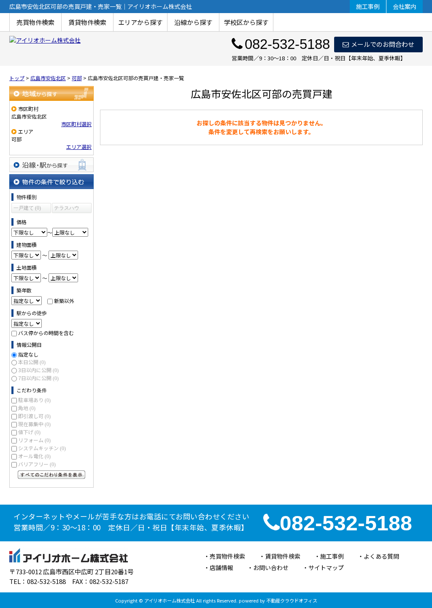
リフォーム (34, 439)
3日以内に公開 (38, 369)
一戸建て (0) (27, 208)
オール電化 (34, 455)
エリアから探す (140, 22)
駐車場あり (34, 399)
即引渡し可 (34, 415)
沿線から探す (193, 22)
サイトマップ (326, 567)
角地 (26, 407)
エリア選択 (79, 146)
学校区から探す (246, 22)
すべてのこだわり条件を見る (51, 474)
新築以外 (64, 300)
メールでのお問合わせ (382, 44)
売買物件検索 (35, 22)
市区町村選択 (76, 123)
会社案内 (404, 6)
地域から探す (51, 93)
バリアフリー (37, 463)
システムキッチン (42, 447)
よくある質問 (381, 556)
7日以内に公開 (38, 377)
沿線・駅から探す (51, 164)
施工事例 (368, 6)
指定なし (28, 354)
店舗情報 (221, 567)
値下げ (29, 431)
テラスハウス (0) (66, 209)
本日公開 (32, 361)
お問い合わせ (271, 567)
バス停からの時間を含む (46, 332)
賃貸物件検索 (87, 22)
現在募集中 (34, 423)
